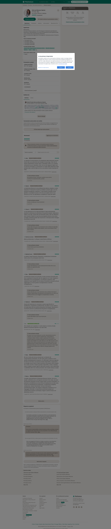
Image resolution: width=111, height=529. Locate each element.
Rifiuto (60, 67)
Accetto (69, 67)
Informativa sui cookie (62, 63)
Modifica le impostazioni (43, 67)
